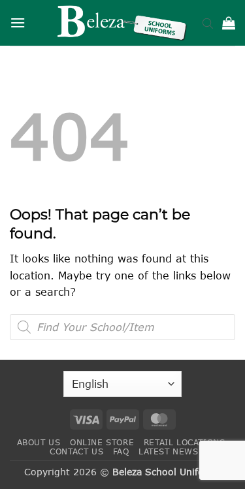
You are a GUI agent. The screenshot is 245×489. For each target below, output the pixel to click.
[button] (17, 23)
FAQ (121, 451)
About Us (39, 442)
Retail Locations (184, 442)
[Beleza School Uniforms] (122, 23)
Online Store (102, 442)
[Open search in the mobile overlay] (208, 23)
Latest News (169, 451)
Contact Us (76, 451)
